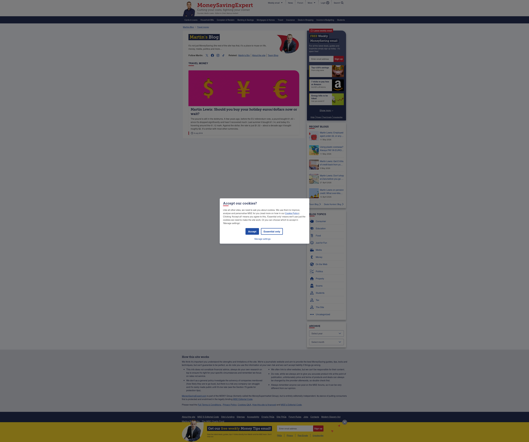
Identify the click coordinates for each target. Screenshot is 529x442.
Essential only (272, 231)
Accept (252, 231)
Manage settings (262, 238)
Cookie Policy (292, 213)
